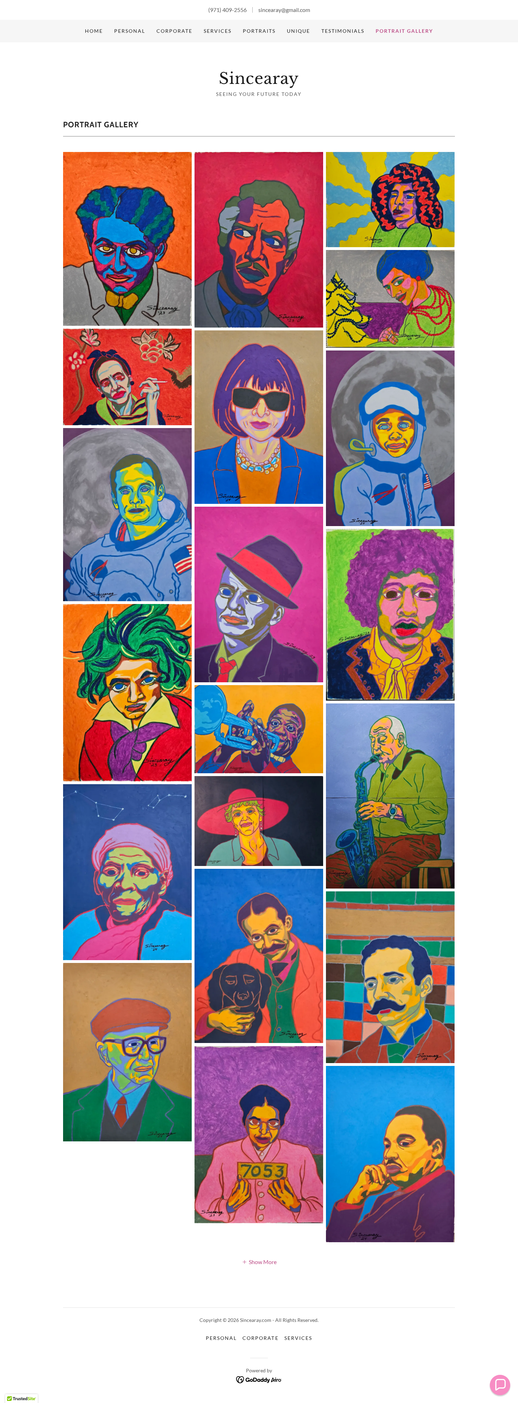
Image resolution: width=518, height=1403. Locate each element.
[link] (259, 81)
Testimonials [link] (342, 31)
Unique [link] (298, 31)
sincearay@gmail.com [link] (284, 9)
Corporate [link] (174, 31)
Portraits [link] (259, 31)
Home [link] (94, 31)
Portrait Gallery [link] (404, 31)
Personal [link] (129, 31)
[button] (259, 1261)
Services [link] (218, 31)
